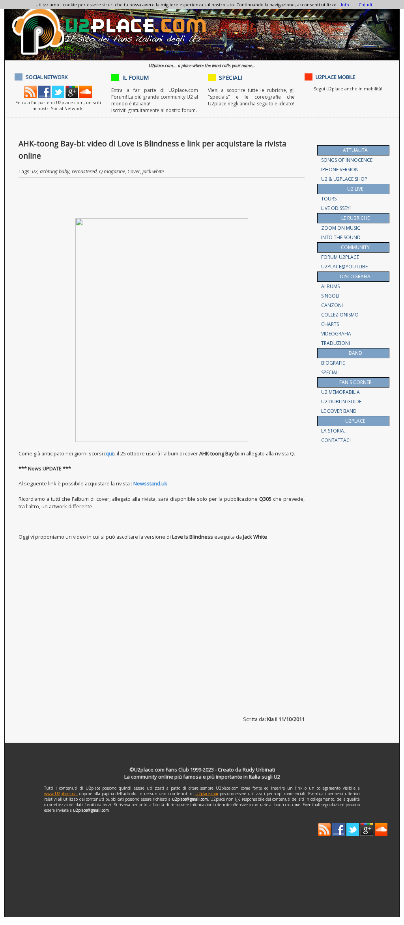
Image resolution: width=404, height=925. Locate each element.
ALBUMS (330, 286)
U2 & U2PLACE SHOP (344, 179)
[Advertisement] (162, 199)
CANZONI (332, 305)
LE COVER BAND (339, 411)
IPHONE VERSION (340, 169)
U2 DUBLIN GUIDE (341, 401)
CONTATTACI (336, 440)
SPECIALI (330, 372)
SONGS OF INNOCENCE (346, 160)
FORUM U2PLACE (340, 257)
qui (109, 453)
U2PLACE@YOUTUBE (344, 266)
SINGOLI (330, 295)
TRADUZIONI (335, 343)
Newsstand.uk (150, 483)
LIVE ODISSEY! (336, 208)
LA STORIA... (334, 430)
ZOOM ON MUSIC (340, 228)
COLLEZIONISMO (340, 314)
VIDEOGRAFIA (336, 333)
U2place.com (206, 793)
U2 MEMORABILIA (340, 392)
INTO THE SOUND (341, 237)
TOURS (329, 198)
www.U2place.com (61, 793)
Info (345, 4)
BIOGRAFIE (333, 363)
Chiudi (365, 4)
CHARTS (330, 324)
